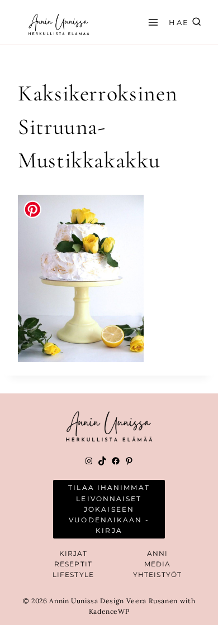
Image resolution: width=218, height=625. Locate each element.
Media (157, 564)
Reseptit (73, 564)
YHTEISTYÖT (157, 574)
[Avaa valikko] (151, 22)
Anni (157, 553)
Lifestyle (73, 574)
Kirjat (73, 553)
